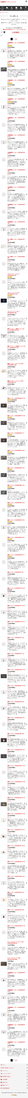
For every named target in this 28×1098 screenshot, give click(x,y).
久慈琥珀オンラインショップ (8, 2)
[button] (11, 8)
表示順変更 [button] (16, 32)
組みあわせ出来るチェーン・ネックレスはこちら (14, 29)
